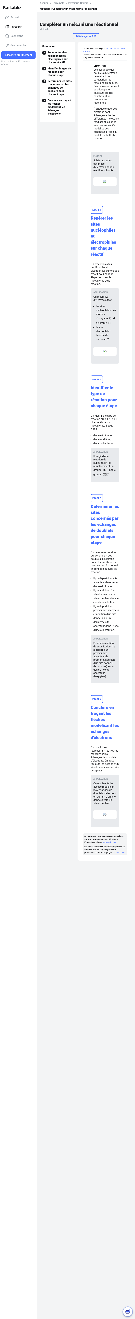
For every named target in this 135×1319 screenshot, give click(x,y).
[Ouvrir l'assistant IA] (127, 1311)
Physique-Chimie (78, 3)
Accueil (15, 17)
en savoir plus (109, 842)
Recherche (17, 36)
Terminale (58, 3)
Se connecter (18, 45)
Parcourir (16, 26)
